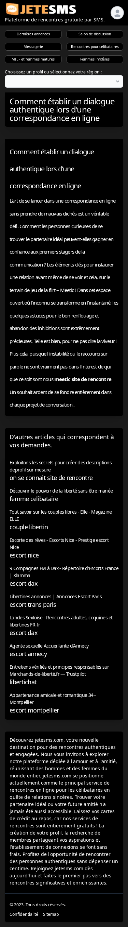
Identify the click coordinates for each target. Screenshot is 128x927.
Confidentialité (24, 914)
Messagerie (33, 46)
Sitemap (51, 914)
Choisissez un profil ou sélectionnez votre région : (53, 72)
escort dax (24, 583)
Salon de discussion (95, 34)
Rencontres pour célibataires (95, 46)
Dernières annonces (33, 34)
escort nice (24, 555)
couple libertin (29, 527)
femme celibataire (34, 499)
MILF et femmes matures (33, 59)
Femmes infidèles (95, 59)
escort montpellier (34, 710)
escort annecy (28, 654)
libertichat (23, 682)
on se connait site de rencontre (51, 478)
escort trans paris (33, 604)
